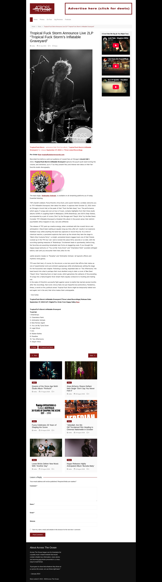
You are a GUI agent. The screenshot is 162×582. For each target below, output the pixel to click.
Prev (35, 355)
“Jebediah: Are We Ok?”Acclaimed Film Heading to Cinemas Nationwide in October (80, 427)
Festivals (68, 19)
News (36, 19)
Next (91, 355)
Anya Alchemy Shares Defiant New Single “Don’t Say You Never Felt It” (81, 388)
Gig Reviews (58, 19)
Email (32, 512)
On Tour (49, 19)
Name (32, 504)
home (34, 347)
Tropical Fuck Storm (47, 347)
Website (32, 521)
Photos (42, 19)
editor (33, 46)
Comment (33, 486)
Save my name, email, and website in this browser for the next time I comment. (56, 529)
